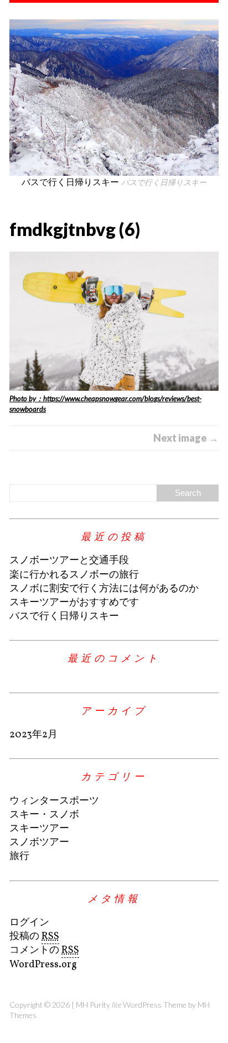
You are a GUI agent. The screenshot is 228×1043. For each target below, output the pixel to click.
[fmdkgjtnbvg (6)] (114, 321)
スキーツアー (39, 829)
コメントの (44, 950)
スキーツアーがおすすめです (74, 603)
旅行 (19, 856)
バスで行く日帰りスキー (64, 616)
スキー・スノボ (44, 815)
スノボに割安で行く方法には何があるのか (104, 589)
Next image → (186, 438)
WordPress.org (43, 965)
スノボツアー (39, 843)
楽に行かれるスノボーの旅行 (74, 575)
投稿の (34, 937)
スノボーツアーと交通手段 (69, 561)
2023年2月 (33, 735)
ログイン (29, 923)
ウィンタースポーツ (54, 801)
